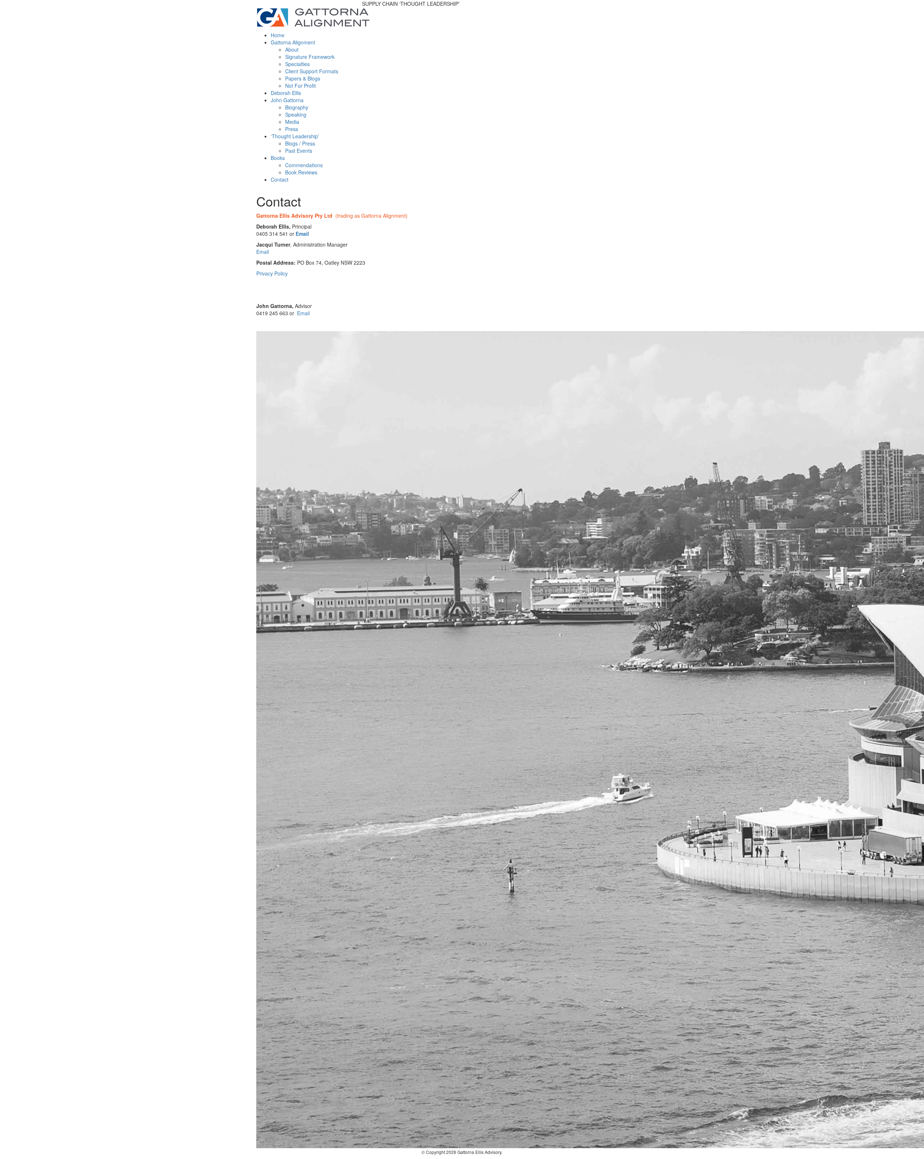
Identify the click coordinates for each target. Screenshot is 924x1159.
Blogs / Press (300, 143)
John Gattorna (287, 100)
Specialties (297, 64)
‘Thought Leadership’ (295, 136)
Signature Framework (310, 56)
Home (277, 35)
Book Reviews (301, 172)
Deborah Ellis (286, 92)
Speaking (295, 114)
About (291, 49)
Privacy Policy (272, 273)
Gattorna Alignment (293, 42)
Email (302, 233)
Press (291, 129)
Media (292, 121)
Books (278, 157)
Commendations (304, 165)
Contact (279, 179)
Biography (296, 107)
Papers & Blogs (302, 78)
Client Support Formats (311, 71)
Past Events (298, 150)
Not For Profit (300, 85)
